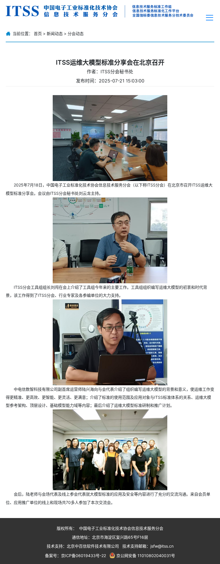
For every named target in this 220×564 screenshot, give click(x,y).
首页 (38, 33)
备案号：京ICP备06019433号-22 (75, 555)
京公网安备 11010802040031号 (145, 555)
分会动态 (76, 33)
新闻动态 (55, 33)
